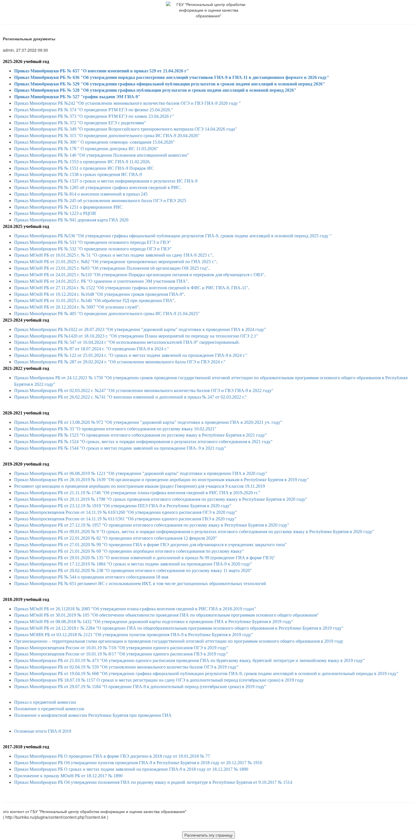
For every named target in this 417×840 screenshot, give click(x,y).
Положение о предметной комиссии (49, 708)
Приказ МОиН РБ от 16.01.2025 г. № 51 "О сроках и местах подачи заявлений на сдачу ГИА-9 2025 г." (113, 255)
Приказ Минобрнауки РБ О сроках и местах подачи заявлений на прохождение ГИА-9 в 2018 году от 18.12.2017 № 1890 (131, 769)
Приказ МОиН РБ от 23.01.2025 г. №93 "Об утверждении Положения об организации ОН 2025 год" (111, 268)
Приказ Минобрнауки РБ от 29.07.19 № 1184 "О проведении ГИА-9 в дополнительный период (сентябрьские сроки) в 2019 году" (140, 686)
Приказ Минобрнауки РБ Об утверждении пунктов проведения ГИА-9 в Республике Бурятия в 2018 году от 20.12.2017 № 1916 (138, 762)
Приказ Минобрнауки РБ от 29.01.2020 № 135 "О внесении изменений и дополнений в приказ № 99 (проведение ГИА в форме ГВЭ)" (144, 557)
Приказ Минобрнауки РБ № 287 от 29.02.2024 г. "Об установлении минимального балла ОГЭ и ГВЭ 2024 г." (120, 361)
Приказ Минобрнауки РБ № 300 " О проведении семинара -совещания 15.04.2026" (94, 142)
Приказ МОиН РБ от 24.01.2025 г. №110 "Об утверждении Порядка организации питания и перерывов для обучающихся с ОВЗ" (139, 274)
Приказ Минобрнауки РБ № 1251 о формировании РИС (68, 207)
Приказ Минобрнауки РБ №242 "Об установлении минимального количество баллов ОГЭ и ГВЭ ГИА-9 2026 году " (127, 103)
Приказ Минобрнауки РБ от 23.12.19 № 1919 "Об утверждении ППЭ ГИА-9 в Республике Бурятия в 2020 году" (122, 505)
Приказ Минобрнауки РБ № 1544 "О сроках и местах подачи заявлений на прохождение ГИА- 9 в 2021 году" (120, 448)
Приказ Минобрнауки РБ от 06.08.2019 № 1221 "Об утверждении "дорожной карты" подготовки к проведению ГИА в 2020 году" (140, 473)
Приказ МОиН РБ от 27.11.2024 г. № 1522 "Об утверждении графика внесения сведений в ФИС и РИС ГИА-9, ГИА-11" (131, 287)
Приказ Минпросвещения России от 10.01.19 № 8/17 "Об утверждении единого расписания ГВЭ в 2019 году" (121, 654)
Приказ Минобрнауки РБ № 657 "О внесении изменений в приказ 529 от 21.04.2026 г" (101, 70)
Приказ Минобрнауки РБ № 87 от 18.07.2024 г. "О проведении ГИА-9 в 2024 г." (91, 348)
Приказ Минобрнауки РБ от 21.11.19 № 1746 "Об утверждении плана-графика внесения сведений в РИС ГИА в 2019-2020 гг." (137, 492)
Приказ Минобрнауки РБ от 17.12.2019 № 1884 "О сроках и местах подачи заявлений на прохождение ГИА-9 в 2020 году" (133, 564)
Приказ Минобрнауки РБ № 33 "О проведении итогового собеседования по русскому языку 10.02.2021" (115, 428)
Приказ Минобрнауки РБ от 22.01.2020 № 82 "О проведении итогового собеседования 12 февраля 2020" (115, 538)
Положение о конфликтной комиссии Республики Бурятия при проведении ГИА (93, 715)
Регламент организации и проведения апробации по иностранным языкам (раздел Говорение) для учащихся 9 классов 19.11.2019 (139, 486)
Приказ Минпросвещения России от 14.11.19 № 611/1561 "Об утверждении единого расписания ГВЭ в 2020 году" (125, 518)
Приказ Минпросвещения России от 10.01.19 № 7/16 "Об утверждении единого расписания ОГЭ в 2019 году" (121, 647)
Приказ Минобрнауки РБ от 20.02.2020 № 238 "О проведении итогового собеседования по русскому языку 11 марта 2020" (133, 570)
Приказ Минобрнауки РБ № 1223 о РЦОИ (55, 213)
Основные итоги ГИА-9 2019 (42, 731)
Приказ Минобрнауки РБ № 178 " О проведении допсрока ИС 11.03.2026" (86, 148)
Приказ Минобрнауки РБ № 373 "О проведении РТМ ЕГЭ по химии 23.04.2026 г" (94, 116)
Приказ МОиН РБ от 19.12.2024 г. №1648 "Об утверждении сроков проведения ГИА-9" (99, 294)
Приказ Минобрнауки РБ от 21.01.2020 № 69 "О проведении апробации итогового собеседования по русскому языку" (129, 551)
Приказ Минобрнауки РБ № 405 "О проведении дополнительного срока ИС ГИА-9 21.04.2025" (107, 313)
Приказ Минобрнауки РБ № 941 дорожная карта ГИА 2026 (71, 219)
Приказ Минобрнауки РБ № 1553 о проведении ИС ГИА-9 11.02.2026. (82, 161)
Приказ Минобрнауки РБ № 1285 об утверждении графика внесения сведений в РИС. (97, 187)
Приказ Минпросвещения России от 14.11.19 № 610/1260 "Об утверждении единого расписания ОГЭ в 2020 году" (125, 512)
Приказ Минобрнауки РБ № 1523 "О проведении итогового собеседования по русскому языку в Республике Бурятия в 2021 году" (140, 435)
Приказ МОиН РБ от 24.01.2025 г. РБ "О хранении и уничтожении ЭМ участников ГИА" (101, 281)
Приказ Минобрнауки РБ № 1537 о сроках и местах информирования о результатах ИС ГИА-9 (105, 181)
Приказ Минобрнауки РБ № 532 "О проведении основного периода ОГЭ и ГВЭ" (93, 248)
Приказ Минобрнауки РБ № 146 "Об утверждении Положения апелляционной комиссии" (101, 155)
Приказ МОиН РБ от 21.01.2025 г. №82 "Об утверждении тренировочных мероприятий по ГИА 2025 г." (115, 261)
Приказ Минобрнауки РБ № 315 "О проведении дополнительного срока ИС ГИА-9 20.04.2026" (107, 135)
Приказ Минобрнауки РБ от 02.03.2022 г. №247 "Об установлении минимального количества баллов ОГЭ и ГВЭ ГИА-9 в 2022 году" (143, 390)
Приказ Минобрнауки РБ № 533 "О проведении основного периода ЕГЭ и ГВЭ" (92, 242)
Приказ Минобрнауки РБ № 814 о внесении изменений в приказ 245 (81, 194)
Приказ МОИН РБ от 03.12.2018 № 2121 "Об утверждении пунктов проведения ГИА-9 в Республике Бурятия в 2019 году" (133, 634)
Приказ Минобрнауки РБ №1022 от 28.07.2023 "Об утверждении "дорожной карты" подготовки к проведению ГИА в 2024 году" (140, 329)
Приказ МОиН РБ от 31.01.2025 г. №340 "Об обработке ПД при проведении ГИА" (94, 300)
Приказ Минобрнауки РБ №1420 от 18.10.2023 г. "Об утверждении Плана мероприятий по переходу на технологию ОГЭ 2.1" (136, 336)
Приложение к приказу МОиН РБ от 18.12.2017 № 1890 (68, 775)
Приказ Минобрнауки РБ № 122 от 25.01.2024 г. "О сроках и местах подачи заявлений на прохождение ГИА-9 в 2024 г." (130, 355)
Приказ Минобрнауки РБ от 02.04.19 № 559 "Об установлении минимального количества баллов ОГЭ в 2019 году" (126, 667)
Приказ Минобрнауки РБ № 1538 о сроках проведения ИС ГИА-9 (78, 174)
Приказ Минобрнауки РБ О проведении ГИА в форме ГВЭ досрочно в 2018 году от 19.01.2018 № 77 (112, 756)
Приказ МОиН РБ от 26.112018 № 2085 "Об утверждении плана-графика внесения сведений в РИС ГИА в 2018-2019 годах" (135, 608)
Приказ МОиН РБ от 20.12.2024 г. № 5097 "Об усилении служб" (76, 307)
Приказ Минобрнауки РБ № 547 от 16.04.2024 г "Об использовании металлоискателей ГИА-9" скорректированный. (127, 342)
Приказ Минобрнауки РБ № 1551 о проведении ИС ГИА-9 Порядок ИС (84, 168)
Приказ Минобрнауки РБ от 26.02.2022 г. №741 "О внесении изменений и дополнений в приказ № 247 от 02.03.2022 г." (130, 397)
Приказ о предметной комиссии (45, 702)
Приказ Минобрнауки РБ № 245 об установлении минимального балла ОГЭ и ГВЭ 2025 (100, 200)
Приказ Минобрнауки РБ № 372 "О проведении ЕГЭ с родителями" (80, 122)
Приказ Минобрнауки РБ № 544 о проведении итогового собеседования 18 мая (91, 577)
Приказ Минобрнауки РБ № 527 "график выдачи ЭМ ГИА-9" (77, 96)
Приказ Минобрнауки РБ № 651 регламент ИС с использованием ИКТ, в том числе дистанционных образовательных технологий (140, 583)
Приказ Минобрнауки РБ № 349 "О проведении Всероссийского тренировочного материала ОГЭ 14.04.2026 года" (125, 129)
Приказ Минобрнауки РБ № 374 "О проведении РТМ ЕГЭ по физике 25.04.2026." (93, 109)
